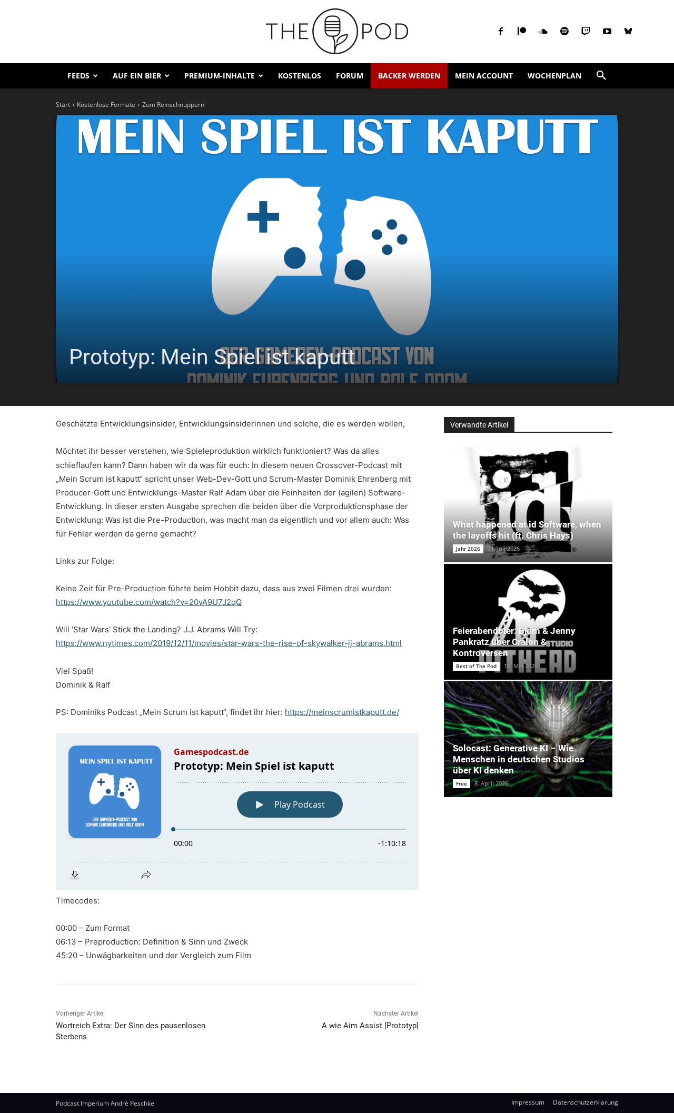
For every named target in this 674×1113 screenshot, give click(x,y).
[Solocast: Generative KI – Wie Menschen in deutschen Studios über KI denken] (528, 739)
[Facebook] (501, 31)
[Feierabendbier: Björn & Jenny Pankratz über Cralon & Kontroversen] (528, 622)
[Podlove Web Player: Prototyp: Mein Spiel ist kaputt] (237, 811)
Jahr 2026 (468, 548)
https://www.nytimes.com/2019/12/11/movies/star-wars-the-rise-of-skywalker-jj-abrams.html (229, 643)
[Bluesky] (628, 31)
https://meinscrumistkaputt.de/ (342, 712)
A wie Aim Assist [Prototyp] (370, 1025)
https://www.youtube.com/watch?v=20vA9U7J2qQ (149, 602)
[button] (601, 75)
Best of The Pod (476, 666)
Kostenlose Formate (106, 104)
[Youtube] (607, 31)
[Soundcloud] (543, 31)
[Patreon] (522, 31)
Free (461, 783)
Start (63, 104)
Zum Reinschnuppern (173, 104)
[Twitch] (585, 31)
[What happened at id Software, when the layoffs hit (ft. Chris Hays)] (528, 504)
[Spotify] (564, 31)
